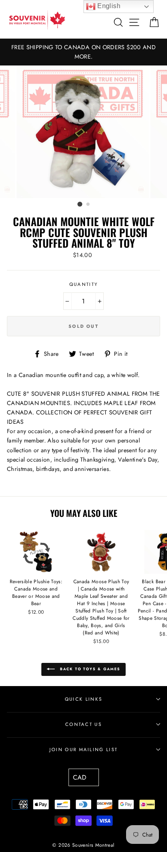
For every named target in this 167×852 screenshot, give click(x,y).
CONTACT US (83, 724)
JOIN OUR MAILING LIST (83, 749)
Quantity (83, 284)
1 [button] (79, 204)
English (108, 5)
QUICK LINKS (83, 699)
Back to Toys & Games (89, 668)
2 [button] (88, 205)
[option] (83, 52)
